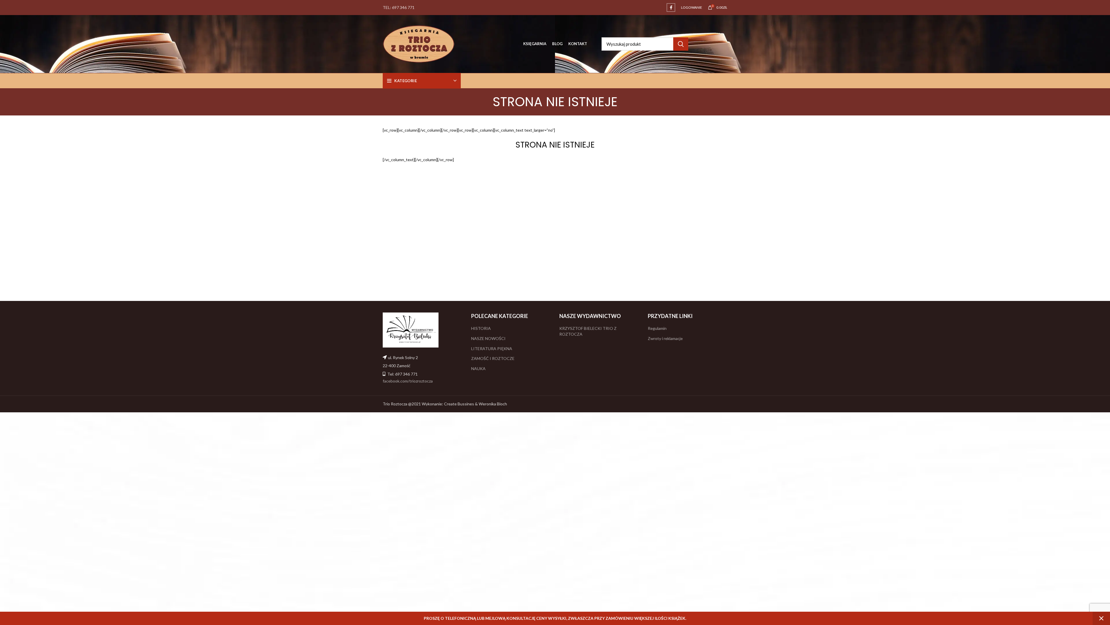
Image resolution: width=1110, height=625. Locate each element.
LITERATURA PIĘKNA (491, 348)
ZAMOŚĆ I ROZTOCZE (493, 358)
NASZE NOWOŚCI (488, 338)
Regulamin (657, 328)
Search (680, 44)
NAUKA (478, 368)
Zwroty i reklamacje (665, 338)
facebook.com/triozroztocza (408, 380)
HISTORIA (481, 328)
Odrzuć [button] (1101, 618)
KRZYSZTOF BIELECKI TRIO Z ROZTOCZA (588, 331)
